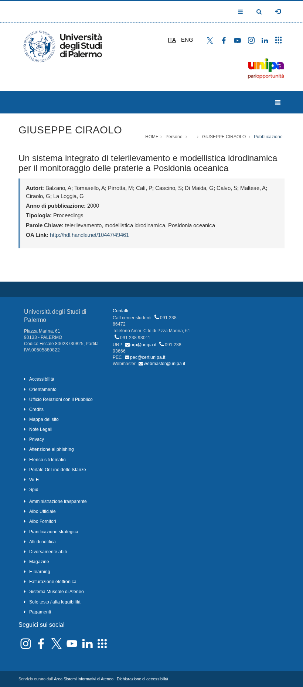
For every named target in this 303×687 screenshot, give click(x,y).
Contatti (120, 310)
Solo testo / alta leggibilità (55, 602)
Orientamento (43, 389)
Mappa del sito (44, 419)
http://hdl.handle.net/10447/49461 (89, 235)
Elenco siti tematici (48, 459)
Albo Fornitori (42, 521)
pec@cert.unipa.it (147, 357)
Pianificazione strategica (53, 531)
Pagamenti (40, 612)
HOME (152, 136)
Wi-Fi (34, 479)
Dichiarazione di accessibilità (142, 679)
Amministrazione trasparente (58, 501)
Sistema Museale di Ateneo (56, 591)
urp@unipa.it (143, 344)
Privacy (36, 439)
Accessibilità (41, 379)
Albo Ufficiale (42, 511)
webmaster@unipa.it (164, 363)
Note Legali (40, 429)
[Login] (278, 11)
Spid (33, 489)
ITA (172, 40)
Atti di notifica (42, 541)
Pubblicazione (268, 136)
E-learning (39, 571)
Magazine (39, 561)
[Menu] (278, 102)
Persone (174, 136)
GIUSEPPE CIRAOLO (70, 130)
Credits (36, 409)
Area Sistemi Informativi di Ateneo (83, 679)
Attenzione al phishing (51, 449)
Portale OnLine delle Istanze (57, 469)
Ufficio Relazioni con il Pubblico (61, 399)
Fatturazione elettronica (52, 581)
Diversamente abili (48, 551)
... (192, 136)
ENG (187, 40)
